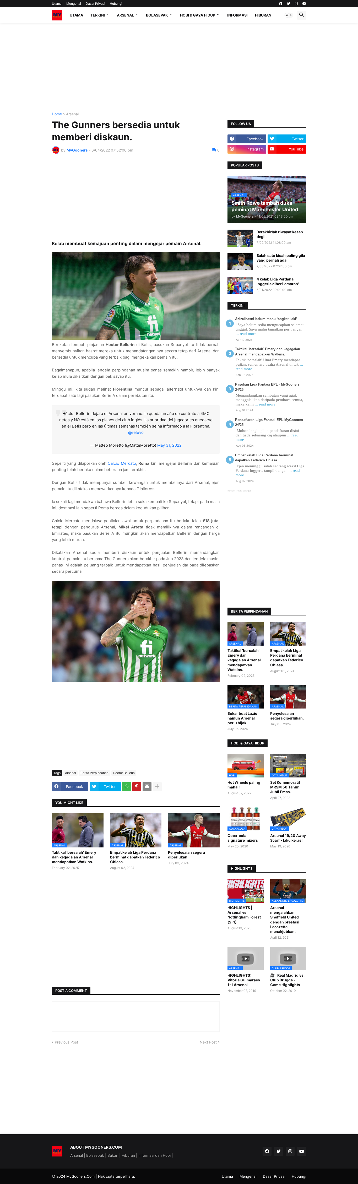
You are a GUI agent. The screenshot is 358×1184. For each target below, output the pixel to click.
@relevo (136, 432)
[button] (288, 15)
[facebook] (280, 3)
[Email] (147, 786)
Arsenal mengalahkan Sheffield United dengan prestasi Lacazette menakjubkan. (284, 919)
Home (57, 114)
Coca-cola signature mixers (242, 837)
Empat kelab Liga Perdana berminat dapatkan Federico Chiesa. (135, 857)
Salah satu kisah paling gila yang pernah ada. (281, 257)
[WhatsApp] (126, 786)
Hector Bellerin (124, 773)
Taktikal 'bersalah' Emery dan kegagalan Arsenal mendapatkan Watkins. (74, 857)
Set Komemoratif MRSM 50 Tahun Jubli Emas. (285, 787)
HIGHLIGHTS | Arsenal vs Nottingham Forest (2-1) (244, 914)
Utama (57, 4)
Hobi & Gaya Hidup (197, 15)
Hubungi (116, 4)
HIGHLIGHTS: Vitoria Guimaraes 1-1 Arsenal (243, 980)
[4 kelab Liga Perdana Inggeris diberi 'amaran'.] (240, 285)
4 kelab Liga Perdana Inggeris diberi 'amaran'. (278, 281)
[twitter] (288, 3)
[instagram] (296, 3)
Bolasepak (157, 15)
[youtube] (304, 3)
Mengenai (73, 4)
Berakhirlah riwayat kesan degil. (280, 234)
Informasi (237, 15)
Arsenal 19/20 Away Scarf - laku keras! (288, 837)
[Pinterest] (136, 786)
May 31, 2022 (169, 445)
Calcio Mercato (122, 463)
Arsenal (125, 15)
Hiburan (263, 15)
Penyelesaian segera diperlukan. (186, 854)
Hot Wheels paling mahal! (243, 784)
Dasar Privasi (95, 4)
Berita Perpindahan (94, 773)
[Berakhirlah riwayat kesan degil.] (240, 238)
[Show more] (157, 786)
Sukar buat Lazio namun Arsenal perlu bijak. (242, 718)
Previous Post (66, 1042)
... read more (246, 334)
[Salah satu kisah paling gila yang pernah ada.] (240, 261)
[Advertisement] (179, 67)
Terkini (97, 15)
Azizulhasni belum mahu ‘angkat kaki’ (266, 319)
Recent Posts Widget (239, 490)
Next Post (208, 1042)
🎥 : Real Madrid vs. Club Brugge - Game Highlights (287, 980)
